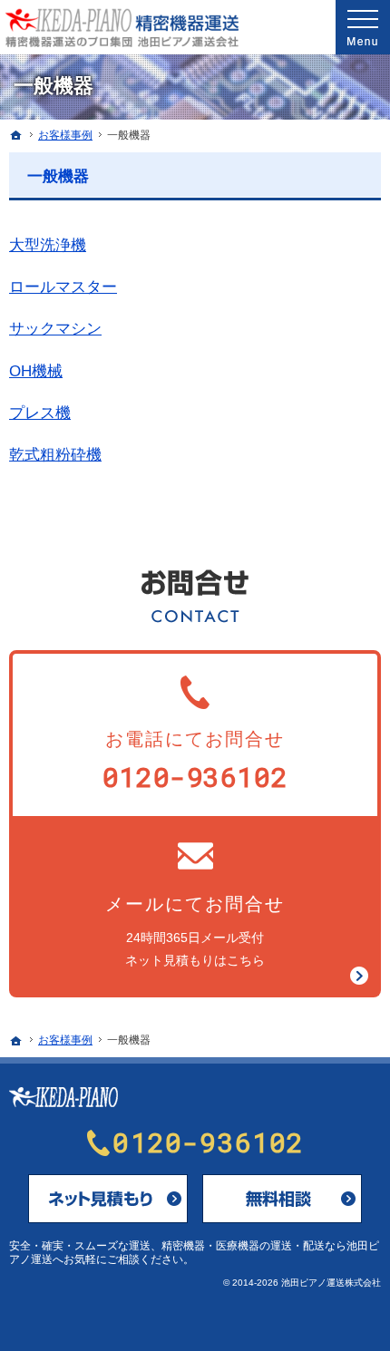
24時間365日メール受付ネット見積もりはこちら (195, 930)
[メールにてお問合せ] (108, 1198)
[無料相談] (282, 1198)
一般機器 (58, 176)
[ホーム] (16, 135)
